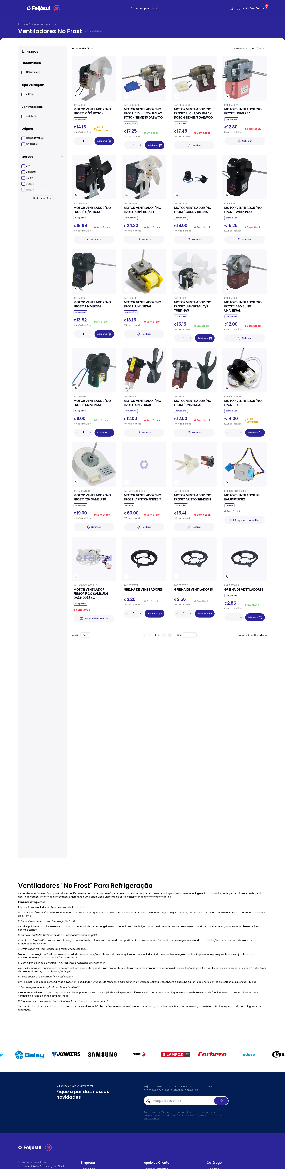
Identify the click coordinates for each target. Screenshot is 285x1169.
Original (31, 144)
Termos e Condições (190, 1115)
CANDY (30, 190)
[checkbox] (23, 72)
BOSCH (30, 184)
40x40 (31, 116)
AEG (28, 166)
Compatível (34, 138)
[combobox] (258, 48)
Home (23, 24)
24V (29, 94)
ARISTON (31, 172)
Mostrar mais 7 (40, 198)
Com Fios (32, 72)
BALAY (29, 178)
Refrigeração (43, 24)
